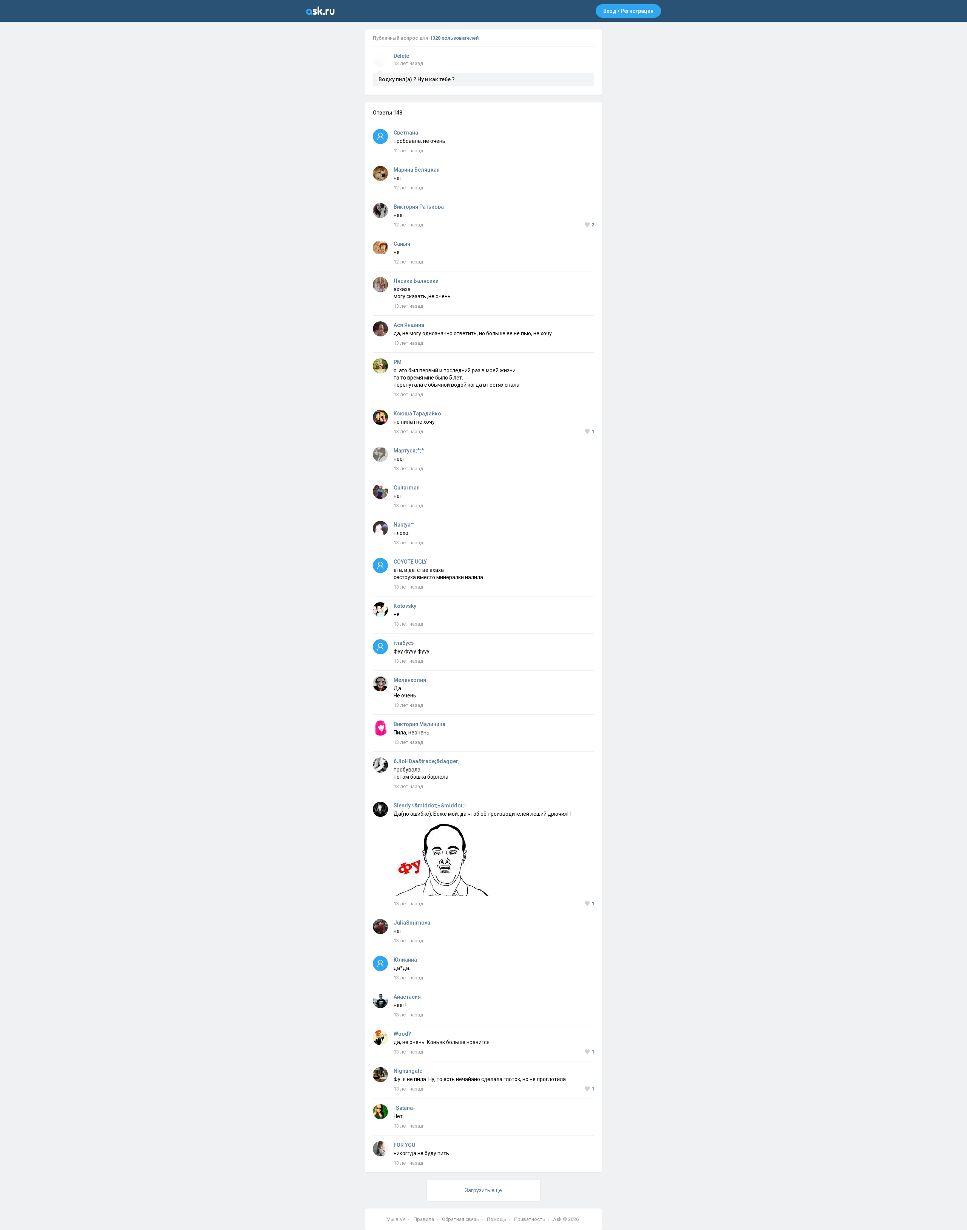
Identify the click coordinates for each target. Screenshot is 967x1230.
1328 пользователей (454, 38)
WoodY (402, 1034)
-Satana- (404, 1108)
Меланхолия (410, 680)
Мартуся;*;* (409, 451)
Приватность (529, 1219)
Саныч (402, 244)
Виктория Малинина (419, 724)
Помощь (496, 1219)
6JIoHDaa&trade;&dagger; (427, 761)
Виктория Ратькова (419, 207)
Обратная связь (460, 1219)
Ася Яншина (409, 325)
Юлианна (405, 960)
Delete (401, 56)
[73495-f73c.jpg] (442, 826)
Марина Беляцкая (417, 170)
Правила (424, 1219)
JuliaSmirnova (412, 923)
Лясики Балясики (416, 281)
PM (398, 362)
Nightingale (408, 1071)
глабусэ (404, 643)
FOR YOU (404, 1145)
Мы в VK (396, 1219)
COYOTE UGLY (410, 562)
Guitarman (407, 488)
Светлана (406, 133)
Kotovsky (405, 606)
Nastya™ (404, 525)
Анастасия (407, 997)
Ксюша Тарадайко (417, 414)
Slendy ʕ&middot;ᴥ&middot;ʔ (430, 805)
